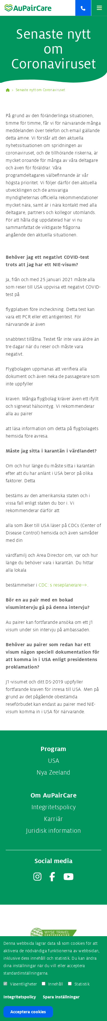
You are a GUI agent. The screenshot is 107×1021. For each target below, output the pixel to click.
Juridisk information (53, 830)
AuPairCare (10, 90)
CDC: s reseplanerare (60, 585)
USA (53, 760)
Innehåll (55, 984)
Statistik (82, 984)
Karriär (53, 819)
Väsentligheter (23, 984)
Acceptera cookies (28, 1012)
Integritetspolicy (19, 997)
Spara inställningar (61, 997)
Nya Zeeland (53, 772)
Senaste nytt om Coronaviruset (40, 90)
